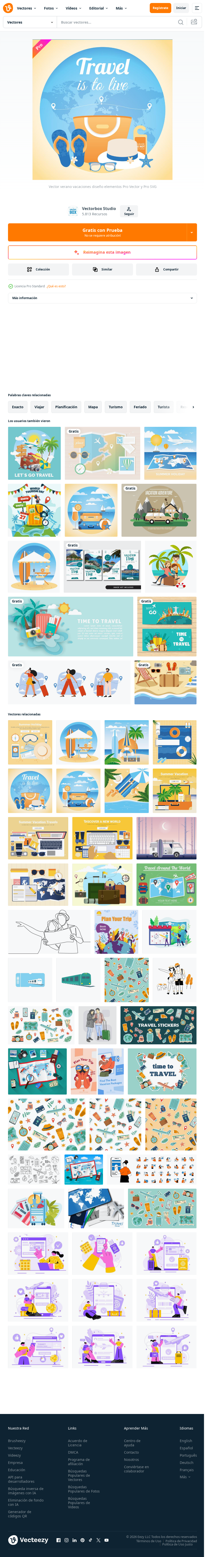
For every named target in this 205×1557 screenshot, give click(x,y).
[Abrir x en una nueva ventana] (98, 1540)
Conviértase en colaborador (134, 1468)
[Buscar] (181, 22)
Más (119, 8)
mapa (93, 406)
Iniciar (181, 8)
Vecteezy (15, 1448)
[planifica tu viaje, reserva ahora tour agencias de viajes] (116, 932)
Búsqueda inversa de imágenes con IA (24, 1490)
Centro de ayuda (130, 1442)
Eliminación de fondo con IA (20, 1502)
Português (184, 1455)
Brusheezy (17, 1440)
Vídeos (71, 8)
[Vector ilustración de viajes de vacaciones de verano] (170, 453)
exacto (18, 406)
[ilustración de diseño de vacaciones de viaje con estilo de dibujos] (34, 453)
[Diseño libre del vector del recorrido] (166, 884)
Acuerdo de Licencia (76, 1442)
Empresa (15, 1462)
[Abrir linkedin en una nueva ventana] (74, 1540)
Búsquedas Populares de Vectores (78, 1475)
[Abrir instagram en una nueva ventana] (66, 1540)
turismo (116, 406)
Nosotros (129, 1459)
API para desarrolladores (21, 1479)
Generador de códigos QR (19, 1513)
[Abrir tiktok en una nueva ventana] (90, 1540)
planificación (66, 406)
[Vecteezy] (8, 8)
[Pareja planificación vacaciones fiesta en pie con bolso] (97, 1025)
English (182, 1440)
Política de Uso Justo (173, 1544)
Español (182, 1448)
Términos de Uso (145, 1540)
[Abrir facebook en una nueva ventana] (58, 1540)
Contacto (129, 1452)
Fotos (49, 8)
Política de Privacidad (177, 1540)
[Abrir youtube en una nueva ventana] (106, 1540)
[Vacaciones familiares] (170, 567)
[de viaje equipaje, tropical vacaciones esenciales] (36, 1208)
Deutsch (183, 1462)
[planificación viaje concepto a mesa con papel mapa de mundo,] (37, 1071)
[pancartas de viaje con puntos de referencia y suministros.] (166, 626)
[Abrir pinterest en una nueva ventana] (82, 1540)
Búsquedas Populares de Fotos (78, 1491)
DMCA (72, 1452)
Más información (24, 298)
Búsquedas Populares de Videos (78, 1507)
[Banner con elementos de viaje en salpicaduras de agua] (70, 626)
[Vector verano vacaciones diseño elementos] (30, 742)
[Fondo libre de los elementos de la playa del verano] (102, 453)
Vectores (24, 8)
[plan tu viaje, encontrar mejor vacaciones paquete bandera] (97, 1071)
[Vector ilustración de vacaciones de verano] (126, 742)
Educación (16, 1469)
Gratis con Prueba (102, 232)
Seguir (129, 214)
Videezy (14, 1455)
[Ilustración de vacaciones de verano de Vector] (34, 567)
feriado (140, 406)
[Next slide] (185, 407)
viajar (39, 406)
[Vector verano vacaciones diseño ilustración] (91, 510)
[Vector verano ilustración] (166, 838)
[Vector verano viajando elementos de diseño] (38, 838)
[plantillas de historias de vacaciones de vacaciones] (102, 567)
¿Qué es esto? (56, 286)
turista (164, 406)
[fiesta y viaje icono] (30, 980)
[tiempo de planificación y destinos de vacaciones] (169, 932)
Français (183, 1469)
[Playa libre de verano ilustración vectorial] (165, 682)
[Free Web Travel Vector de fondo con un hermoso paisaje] (159, 510)
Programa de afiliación (78, 1461)
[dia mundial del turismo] (34, 510)
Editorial (96, 8)
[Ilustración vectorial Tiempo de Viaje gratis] (102, 884)
